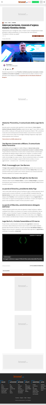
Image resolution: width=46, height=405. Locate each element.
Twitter (25, 397)
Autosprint (20, 386)
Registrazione (43, 386)
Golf (10, 390)
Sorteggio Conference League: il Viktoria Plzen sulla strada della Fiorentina (22, 259)
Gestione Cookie (36, 391)
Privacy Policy (35, 392)
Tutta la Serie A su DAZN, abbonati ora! (11, 139)
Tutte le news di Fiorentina (36, 265)
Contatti (34, 384)
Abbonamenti (27, 386)
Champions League (4, 388)
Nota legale (35, 388)
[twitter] (8, 69)
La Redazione (35, 386)
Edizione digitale (28, 388)
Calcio (6, 22)
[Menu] (2, 2)
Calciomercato (4, 392)
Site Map (42, 387)
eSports (11, 392)
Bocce (11, 391)
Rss (26, 384)
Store (26, 390)
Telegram (29, 397)
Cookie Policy (35, 390)
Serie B (2, 387)
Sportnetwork (20, 391)
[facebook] (3, 69)
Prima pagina (27, 387)
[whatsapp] (5, 69)
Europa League (4, 390)
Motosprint (20, 388)
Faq (33, 387)
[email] (10, 69)
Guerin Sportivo (21, 390)
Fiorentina (14, 22)
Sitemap (26, 391)
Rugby (11, 386)
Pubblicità (42, 384)
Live (2, 384)
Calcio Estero (3, 391)
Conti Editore (20, 392)
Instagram (21, 397)
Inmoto (19, 387)
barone (34, 36)
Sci (10, 384)
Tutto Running (12, 388)
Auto (19, 384)
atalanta (37, 36)
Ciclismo (11, 387)
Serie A (9, 22)
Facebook (17, 397)
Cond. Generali (35, 394)
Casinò (42, 390)
